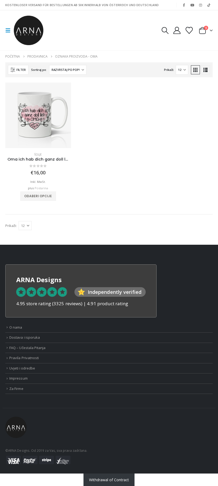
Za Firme (16, 388)
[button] (9, 30)
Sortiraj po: (39, 70)
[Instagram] (200, 5)
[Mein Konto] (177, 30)
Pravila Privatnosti (24, 357)
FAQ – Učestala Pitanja (27, 347)
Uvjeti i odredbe (22, 368)
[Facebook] (184, 5)
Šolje (38, 154)
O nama (15, 327)
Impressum (18, 378)
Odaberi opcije (38, 196)
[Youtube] (192, 5)
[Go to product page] (38, 115)
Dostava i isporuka (24, 337)
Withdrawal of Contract (109, 479)
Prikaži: (169, 70)
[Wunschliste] (189, 30)
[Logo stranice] (28, 30)
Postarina (41, 188)
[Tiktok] (209, 5)
